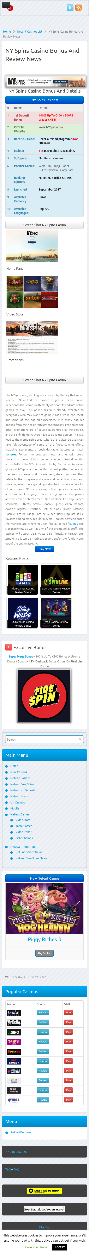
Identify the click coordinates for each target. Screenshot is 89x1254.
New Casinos (18, 772)
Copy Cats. (67, 170)
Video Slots (22, 820)
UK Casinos (17, 802)
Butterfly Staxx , (49, 170)
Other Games (24, 838)
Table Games (23, 826)
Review (43, 1012)
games (73, 523)
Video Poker (23, 832)
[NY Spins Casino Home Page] (32, 246)
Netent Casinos (20, 778)
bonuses (10, 454)
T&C (8, 1169)
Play (68, 1012)
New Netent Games (44, 878)
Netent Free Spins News (31, 858)
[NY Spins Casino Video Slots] (32, 291)
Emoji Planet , (62, 166)
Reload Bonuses (20, 1132)
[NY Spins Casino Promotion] (32, 337)
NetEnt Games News (28, 852)
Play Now (44, 549)
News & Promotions (23, 846)
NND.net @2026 (16, 1151)
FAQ (16, 1169)
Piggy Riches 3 (44, 939)
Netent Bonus (19, 796)
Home (7, 31)
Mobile (14, 808)
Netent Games (19, 814)
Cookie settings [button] (36, 1247)
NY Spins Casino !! (44, 100)
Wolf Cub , (46, 166)
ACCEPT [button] (60, 1247)
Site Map (44, 1227)
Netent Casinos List (29, 31)
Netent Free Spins (22, 784)
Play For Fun (44, 953)
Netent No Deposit (22, 790)
